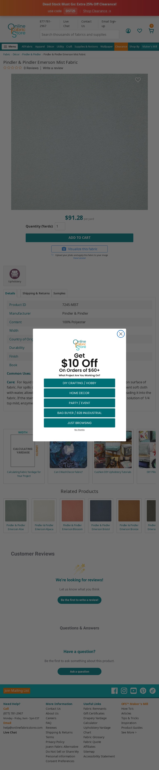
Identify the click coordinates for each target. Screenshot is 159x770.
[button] (79, 383)
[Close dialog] (120, 334)
